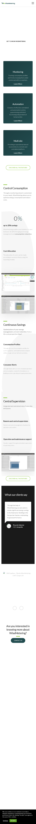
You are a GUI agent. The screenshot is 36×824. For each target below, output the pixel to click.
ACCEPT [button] (13, 820)
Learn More (18, 84)
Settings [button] (5, 821)
